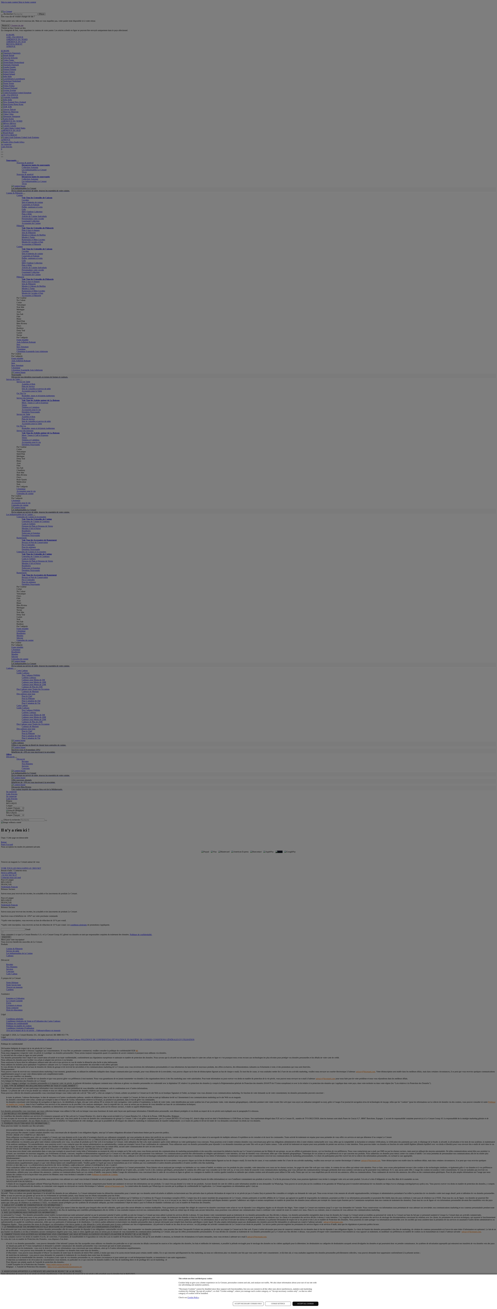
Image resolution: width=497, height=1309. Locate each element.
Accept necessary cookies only (248, 1304)
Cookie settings (278, 1304)
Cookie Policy (193, 1297)
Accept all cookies (305, 1304)
